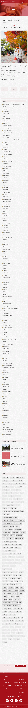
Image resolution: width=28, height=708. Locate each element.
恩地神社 (14, 617)
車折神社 (5, 405)
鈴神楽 (4, 412)
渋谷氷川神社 (11, 587)
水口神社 (5, 322)
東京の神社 (5, 306)
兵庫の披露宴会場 (7, 199)
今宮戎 (14, 614)
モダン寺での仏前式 (15, 505)
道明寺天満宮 (6, 410)
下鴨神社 (5, 149)
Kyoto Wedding (5, 526)
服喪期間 (9, 550)
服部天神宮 (14, 508)
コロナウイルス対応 (7, 132)
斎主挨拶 (5, 284)
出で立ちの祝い (6, 204)
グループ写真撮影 (7, 130)
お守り (12, 502)
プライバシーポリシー (7, 483)
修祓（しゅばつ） (7, 192)
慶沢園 (10, 611)
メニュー (9, 480)
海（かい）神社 (6, 325)
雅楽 (4, 424)
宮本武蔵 (4, 623)
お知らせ (5, 123)
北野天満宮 (5, 208)
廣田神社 (5, 253)
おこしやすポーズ (7, 118)
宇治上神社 (5, 234)
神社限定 (12, 620)
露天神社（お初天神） (7, 617)
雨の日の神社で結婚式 (8, 429)
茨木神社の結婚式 (19, 535)
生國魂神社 (21, 623)
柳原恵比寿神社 (6, 313)
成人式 (19, 599)
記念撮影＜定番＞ (7, 391)
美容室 (4, 370)
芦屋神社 (5, 375)
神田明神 (10, 639)
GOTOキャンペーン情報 (7, 553)
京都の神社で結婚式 (6, 511)
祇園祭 (4, 547)
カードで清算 (10, 581)
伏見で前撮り (6, 189)
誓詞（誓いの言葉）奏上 (8, 394)
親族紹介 (5, 389)
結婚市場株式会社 (18, 486)
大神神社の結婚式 (7, 223)
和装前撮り (15, 593)
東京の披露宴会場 (7, 303)
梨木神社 (5, 318)
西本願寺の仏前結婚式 (19, 538)
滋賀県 (22, 511)
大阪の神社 (5, 225)
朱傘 (4, 301)
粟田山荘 (5, 358)
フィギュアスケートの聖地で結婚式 (11, 140)
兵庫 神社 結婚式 (17, 553)
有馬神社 (5, 299)
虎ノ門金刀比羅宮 (6, 584)
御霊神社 (5, 265)
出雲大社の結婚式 (7, 206)
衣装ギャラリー (7, 679)
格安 (16, 620)
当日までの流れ (7, 672)
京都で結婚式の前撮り (8, 161)
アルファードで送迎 (7, 125)
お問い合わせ (20, 480)
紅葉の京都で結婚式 (7, 365)
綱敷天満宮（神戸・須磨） (9, 367)
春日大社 (5, 294)
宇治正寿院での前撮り (8, 237)
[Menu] (25, 1)
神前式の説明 (6, 346)
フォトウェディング (16, 605)
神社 (8, 477)
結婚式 (4, 477)
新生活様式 (5, 287)
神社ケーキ (20, 608)
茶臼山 (14, 611)
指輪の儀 (5, 280)
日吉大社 (5, 289)
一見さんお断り (5, 535)
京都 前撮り (6, 159)
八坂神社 (5, 194)
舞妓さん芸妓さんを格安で (8, 529)
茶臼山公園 (21, 620)
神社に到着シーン (7, 351)
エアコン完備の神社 (7, 128)
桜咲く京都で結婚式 (7, 315)
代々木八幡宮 (15, 590)
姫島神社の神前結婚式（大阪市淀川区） (10, 572)
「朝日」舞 (5, 109)
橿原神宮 (5, 320)
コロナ (14, 550)
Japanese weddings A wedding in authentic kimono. (14, 104)
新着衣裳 (4, 550)
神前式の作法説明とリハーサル (10, 344)
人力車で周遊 (6, 180)
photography (23, 532)
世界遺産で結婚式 (7, 151)
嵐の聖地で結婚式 (7, 249)
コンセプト (12, 477)
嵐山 (17, 602)
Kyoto (16, 523)
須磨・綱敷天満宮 (7, 434)
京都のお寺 (5, 163)
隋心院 (20, 602)
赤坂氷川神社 (13, 584)
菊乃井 (4, 379)
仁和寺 (15, 608)
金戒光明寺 (9, 605)
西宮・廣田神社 (6, 384)
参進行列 (5, 211)
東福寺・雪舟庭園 (12, 578)
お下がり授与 (6, 120)
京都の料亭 (5, 168)
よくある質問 (7, 676)
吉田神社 (5, 213)
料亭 (3, 538)
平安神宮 (5, 251)
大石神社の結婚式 (15, 532)
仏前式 (4, 185)
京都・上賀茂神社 (7, 173)
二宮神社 (5, 156)
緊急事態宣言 (13, 541)
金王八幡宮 (5, 587)
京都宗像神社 (6, 175)
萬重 (4, 382)
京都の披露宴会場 (7, 166)
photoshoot (12, 526)
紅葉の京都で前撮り (7, 363)
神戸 (16, 502)
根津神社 (22, 587)
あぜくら (5, 116)
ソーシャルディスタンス (16, 544)
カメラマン (5, 639)
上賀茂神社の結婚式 (18, 529)
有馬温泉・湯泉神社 (7, 296)
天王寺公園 (19, 611)
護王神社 (5, 396)
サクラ (4, 620)
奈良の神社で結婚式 (15, 511)
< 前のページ (4, 89)
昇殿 (4, 291)
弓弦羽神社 (5, 258)
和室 (18, 617)
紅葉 (8, 620)
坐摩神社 (5, 218)
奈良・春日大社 (6, 232)
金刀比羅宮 (5, 611)
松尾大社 (5, 310)
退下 (4, 408)
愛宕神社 (19, 584)
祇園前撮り (19, 578)
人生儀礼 (10, 599)
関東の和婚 (5, 417)
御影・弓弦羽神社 (7, 263)
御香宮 (4, 268)
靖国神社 (4, 614)
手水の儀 (5, 275)
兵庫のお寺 (5, 196)
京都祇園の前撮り (7, 178)
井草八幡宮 (5, 642)
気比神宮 (4, 608)
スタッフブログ (6, 135)
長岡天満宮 (5, 415)
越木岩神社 (5, 403)
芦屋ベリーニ (6, 372)
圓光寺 (4, 605)
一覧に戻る (14, 89)
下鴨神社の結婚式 (6, 520)
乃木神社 (16, 581)
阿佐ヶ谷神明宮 (16, 639)
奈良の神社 (5, 230)
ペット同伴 (5, 578)
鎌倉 (22, 617)
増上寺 (4, 593)
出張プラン (13, 520)
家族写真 (5, 242)
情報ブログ (5, 272)
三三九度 (5, 142)
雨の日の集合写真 (7, 431)
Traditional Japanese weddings (8, 523)
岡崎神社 (5, 246)
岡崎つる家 (5, 244)
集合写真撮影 (6, 427)
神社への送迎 (6, 353)
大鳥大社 (9, 614)
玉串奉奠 (5, 332)
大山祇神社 (5, 599)
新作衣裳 (20, 575)
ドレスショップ (6, 137)
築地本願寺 (9, 593)
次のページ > (23, 89)
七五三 (15, 599)
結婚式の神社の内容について (8, 486)
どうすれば (12, 535)
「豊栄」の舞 (6, 113)
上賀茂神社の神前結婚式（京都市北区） (10, 517)
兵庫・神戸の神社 (7, 201)
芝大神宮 (21, 581)
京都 (9, 508)
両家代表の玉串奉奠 (7, 154)
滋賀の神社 (5, 329)
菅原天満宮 (5, 377)
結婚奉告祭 (15, 623)
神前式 (4, 341)
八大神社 (9, 623)
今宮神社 (5, 182)
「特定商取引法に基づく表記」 (8, 602)
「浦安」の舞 (6, 111)
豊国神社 (5, 401)
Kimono (20, 523)
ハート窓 (4, 581)
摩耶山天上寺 (6, 282)
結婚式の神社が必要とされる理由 (19, 483)
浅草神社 (12, 596)
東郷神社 (17, 587)
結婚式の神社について (20, 477)
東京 (8, 596)
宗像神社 (5, 239)
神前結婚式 (8, 505)
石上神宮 (5, 337)
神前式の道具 (6, 348)
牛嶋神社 (4, 590)
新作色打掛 (21, 572)
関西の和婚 (12, 79)
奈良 (3, 505)
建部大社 (5, 256)
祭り (3, 502)
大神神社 (5, 220)
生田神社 (5, 334)
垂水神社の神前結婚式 (7, 569)
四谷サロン (10, 608)
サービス (4, 480)
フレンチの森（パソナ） (7, 575)
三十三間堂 (5, 144)
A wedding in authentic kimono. (9, 106)
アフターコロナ (17, 547)
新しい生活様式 (10, 547)
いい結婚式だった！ (10, 538)
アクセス (14, 480)
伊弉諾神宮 (5, 187)
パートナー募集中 (7, 685)
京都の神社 (7, 79)
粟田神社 (5, 360)
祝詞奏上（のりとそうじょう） (10, 339)
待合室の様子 (6, 261)
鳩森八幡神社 (22, 590)
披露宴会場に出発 (7, 277)
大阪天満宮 (5, 227)
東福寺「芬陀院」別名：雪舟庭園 (10, 308)
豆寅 (4, 398)
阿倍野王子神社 (6, 422)
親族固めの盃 (6, 386)
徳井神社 (5, 270)
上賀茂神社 (3, 79)
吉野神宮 (5, 215)
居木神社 (9, 590)
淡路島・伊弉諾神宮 (7, 327)
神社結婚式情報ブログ (8, 356)
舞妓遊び (17, 526)
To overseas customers (6, 532)
